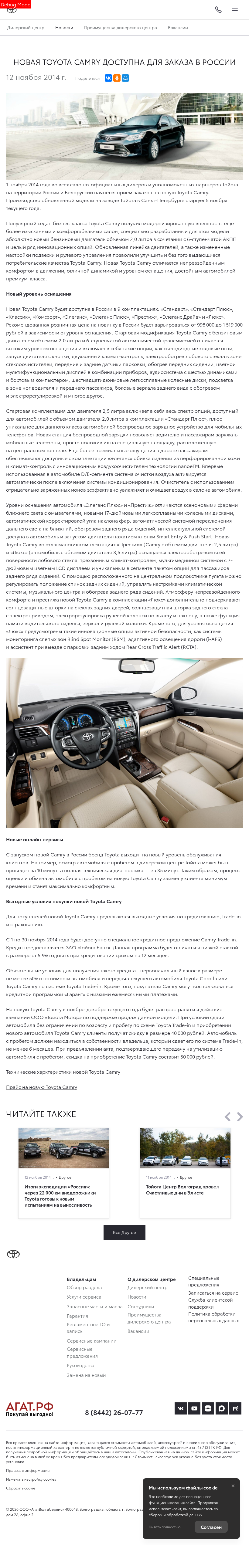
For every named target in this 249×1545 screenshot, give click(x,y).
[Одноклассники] (117, 78)
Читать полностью (164, 1526)
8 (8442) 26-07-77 (114, 1412)
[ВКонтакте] (108, 78)
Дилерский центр (25, 27)
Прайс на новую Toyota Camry (41, 1086)
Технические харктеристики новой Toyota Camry (63, 1071)
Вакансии (178, 27)
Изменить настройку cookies (31, 1479)
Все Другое (124, 1232)
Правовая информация (28, 1470)
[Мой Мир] (125, 78)
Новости (64, 27)
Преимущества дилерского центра (120, 27)
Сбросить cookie (20, 1488)
